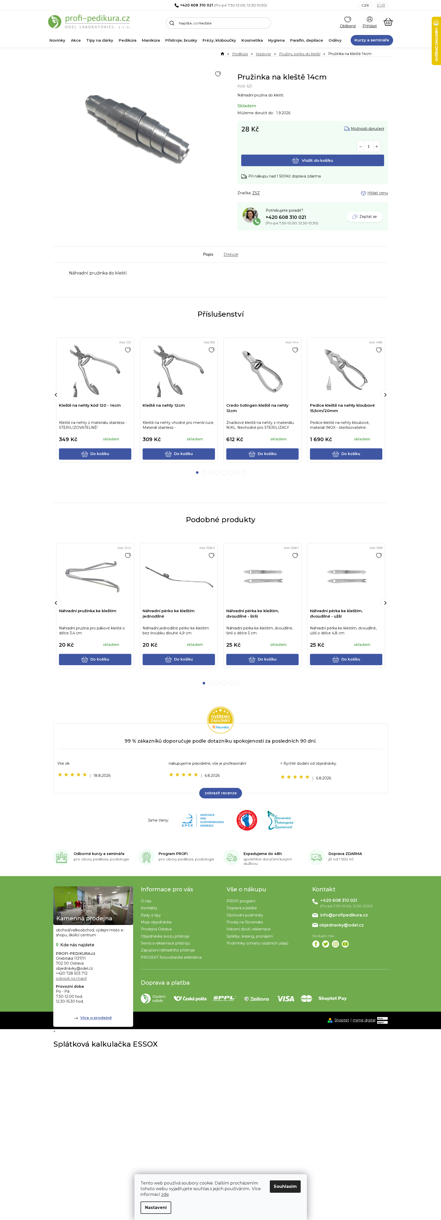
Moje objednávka (156, 922)
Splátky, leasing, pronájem (250, 936)
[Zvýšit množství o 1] (377, 146)
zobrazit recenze (221, 793)
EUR (381, 5)
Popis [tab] (208, 254)
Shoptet (341, 1020)
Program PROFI (173, 853)
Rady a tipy (151, 915)
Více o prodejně (96, 1017)
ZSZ (256, 193)
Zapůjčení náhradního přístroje (168, 950)
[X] (325, 944)
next (385, 395)
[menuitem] (57, 40)
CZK (365, 5)
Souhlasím (285, 1186)
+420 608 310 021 (196, 5)
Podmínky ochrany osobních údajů (257, 943)
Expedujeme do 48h (263, 853)
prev (56, 395)
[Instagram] (335, 944)
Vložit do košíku (317, 160)
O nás (146, 901)
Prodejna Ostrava (156, 929)
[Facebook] (315, 944)
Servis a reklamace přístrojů (165, 943)
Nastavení (156, 1207)
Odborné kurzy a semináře (99, 853)
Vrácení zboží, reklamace (249, 929)
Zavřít (265, 193)
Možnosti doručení (367, 129)
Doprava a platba (242, 908)
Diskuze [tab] (231, 254)
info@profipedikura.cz (344, 915)
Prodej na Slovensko (245, 922)
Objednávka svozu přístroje (165, 936)
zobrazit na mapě (71, 978)
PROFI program (241, 901)
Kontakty (149, 908)
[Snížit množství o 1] (360, 146)
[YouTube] (345, 944)
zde (165, 1194)
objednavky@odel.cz (341, 925)
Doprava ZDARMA (345, 853)
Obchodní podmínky (245, 915)
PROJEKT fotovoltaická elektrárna (171, 957)
